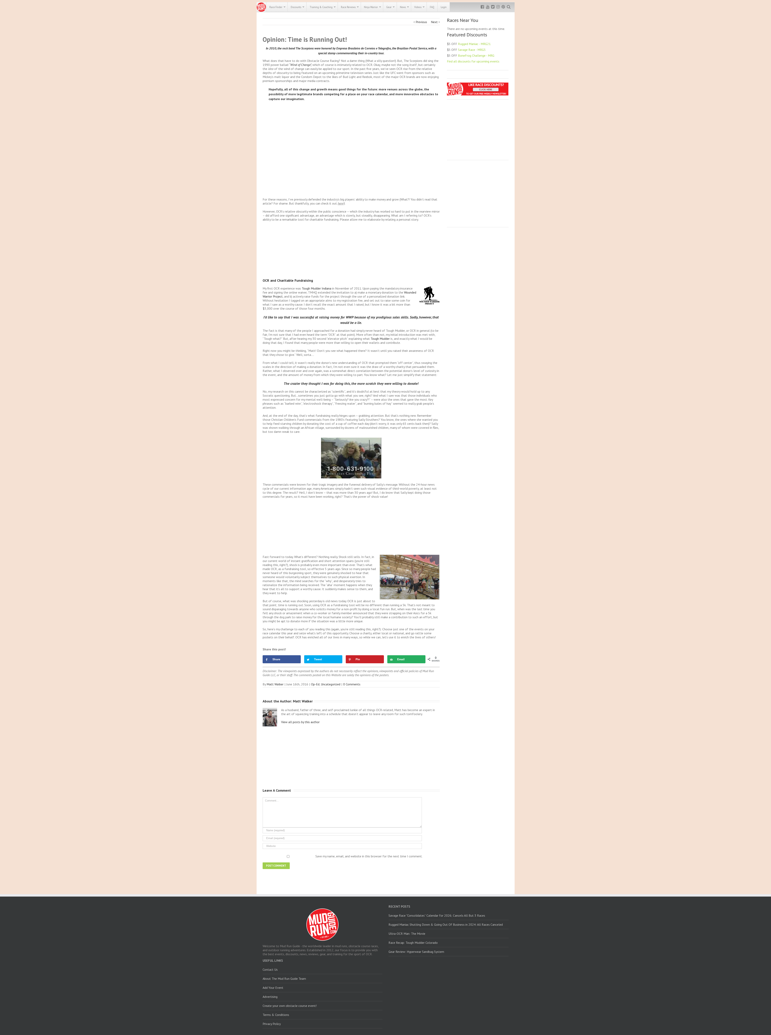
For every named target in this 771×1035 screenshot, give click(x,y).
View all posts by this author (300, 722)
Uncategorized (330, 684)
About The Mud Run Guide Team (284, 979)
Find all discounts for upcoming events (473, 61)
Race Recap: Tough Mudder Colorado (413, 943)
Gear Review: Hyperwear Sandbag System (416, 952)
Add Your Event (273, 988)
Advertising (270, 997)
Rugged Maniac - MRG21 (474, 44)
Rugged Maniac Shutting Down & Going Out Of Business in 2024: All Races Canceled (446, 924)
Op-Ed (315, 684)
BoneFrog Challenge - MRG (476, 55)
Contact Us (270, 969)
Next (434, 22)
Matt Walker (275, 684)
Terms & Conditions (276, 1015)
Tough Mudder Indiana (316, 288)
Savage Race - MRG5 (472, 50)
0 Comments (351, 684)
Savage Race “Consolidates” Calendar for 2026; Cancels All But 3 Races (437, 915)
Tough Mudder (380, 339)
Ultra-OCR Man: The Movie (407, 934)
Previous (421, 22)
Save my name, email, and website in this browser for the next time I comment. (368, 856)
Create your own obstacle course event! (290, 1006)
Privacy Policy (272, 1024)
